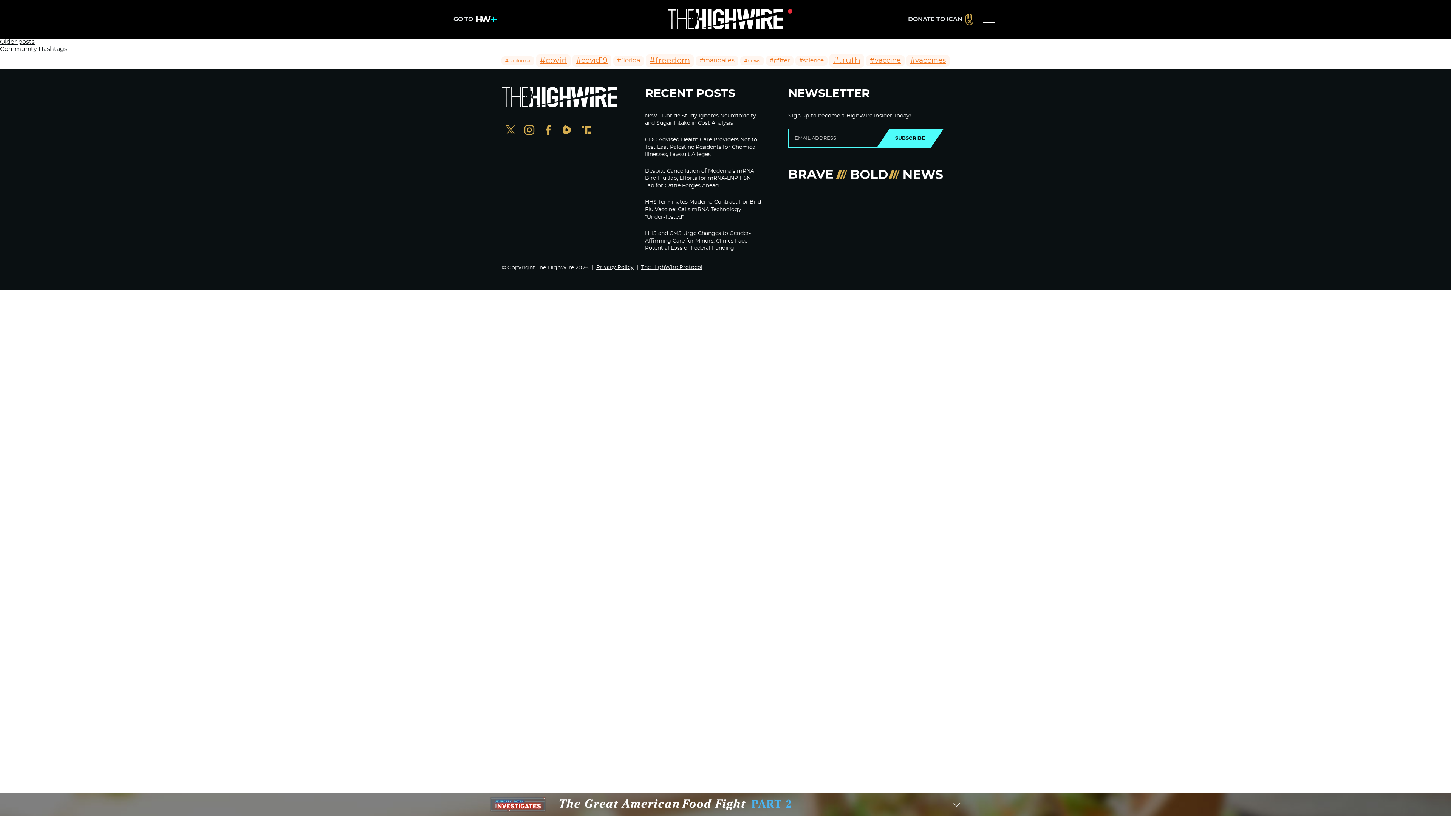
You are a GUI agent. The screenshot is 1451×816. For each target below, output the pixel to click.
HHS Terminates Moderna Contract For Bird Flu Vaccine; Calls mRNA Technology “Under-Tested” (703, 209)
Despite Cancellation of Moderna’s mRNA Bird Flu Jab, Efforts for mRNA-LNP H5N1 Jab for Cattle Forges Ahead (699, 178)
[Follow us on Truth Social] (586, 131)
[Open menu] (989, 19)
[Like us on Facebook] (548, 130)
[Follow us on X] (510, 130)
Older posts (17, 42)
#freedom (670, 61)
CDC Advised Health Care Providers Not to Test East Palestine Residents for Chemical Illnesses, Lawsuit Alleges (701, 147)
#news (752, 60)
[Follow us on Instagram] (529, 130)
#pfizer (780, 60)
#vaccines (928, 60)
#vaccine (885, 60)
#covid (553, 61)
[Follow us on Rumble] (567, 131)
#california (518, 60)
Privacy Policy (615, 267)
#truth (846, 60)
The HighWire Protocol (671, 267)
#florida (628, 60)
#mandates (717, 60)
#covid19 (592, 60)
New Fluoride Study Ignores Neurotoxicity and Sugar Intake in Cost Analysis (700, 119)
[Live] (725, 19)
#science (811, 60)
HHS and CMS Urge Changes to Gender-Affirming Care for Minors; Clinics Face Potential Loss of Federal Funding (698, 241)
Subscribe (910, 138)
